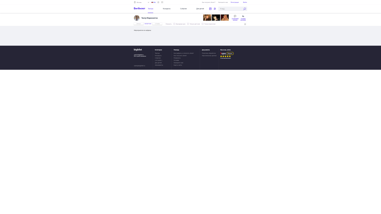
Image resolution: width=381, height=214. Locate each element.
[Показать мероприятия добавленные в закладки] (162, 2)
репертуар (148, 23)
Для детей (200, 9)
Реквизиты (177, 58)
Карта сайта (178, 65)
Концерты (166, 9)
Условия (176, 60)
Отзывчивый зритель (235, 19)
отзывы (157, 23)
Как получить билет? (208, 2)
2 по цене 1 (158, 60)
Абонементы (159, 65)
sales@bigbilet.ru (139, 65)
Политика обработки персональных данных (209, 54)
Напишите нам (223, 2)
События (183, 9)
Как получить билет (180, 55)
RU (155, 2)
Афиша (138, 23)
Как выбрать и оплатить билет (184, 53)
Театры (150, 9)
